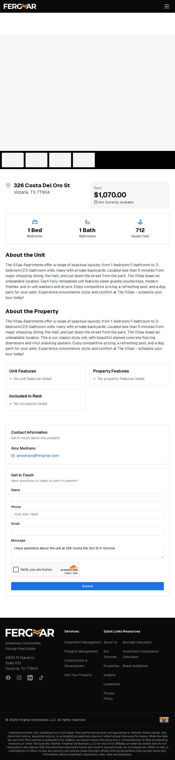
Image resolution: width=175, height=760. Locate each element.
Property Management (81, 651)
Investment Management (82, 642)
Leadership (112, 684)
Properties (111, 666)
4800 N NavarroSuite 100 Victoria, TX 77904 (21, 663)
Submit (87, 586)
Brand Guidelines (135, 666)
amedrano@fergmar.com (38, 455)
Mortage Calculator (137, 642)
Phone (16, 506)
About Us (111, 642)
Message (18, 540)
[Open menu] (167, 6)
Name (15, 490)
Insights (110, 675)
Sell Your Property (78, 675)
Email (15, 523)
